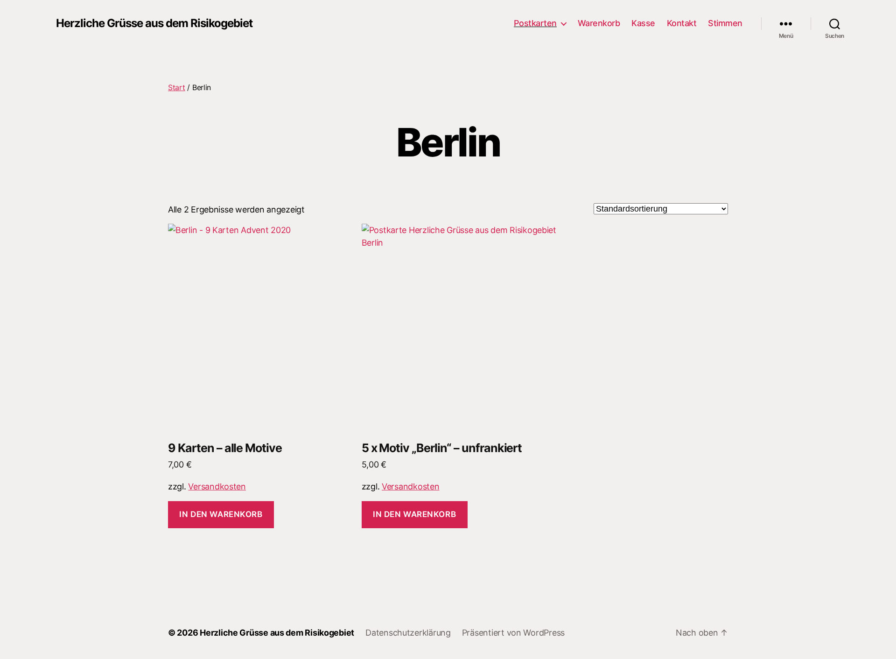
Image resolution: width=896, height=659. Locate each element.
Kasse (643, 23)
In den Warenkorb (220, 514)
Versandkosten (217, 486)
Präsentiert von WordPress (513, 633)
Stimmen (725, 23)
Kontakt (682, 23)
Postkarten (535, 23)
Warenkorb (599, 23)
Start (176, 87)
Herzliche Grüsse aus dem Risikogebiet (154, 23)
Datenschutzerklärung (408, 633)
